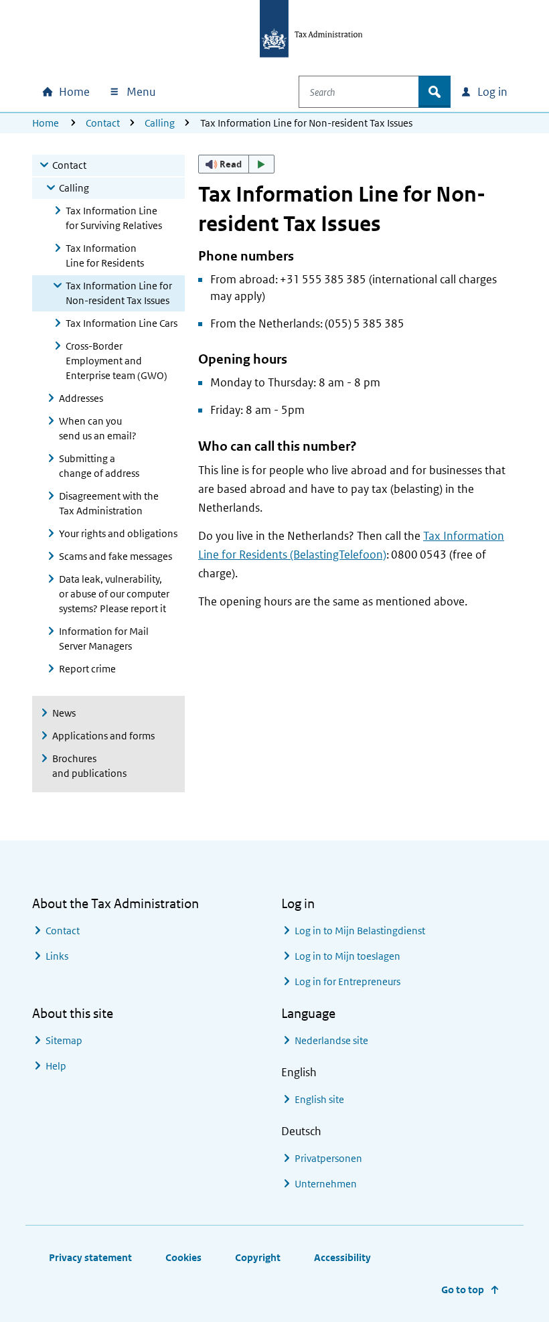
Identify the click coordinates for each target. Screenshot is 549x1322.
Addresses (81, 398)
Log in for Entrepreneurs (347, 981)
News (64, 713)
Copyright (258, 1257)
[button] (236, 164)
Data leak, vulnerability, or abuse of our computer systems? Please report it (114, 594)
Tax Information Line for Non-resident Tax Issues (119, 293)
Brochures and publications (89, 766)
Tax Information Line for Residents (105, 255)
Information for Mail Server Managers (104, 638)
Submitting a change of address (99, 466)
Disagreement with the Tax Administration (109, 503)
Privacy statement (90, 1257)
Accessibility (342, 1257)
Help (56, 1065)
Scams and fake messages (115, 556)
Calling (160, 123)
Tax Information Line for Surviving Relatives (114, 218)
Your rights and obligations (118, 533)
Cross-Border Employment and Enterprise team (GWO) (116, 361)
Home (45, 123)
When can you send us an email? (98, 428)
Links (57, 956)
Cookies (183, 1257)
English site (319, 1099)
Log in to (360, 930)
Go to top (462, 1289)
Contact (103, 123)
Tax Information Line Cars (121, 323)
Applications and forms (103, 735)
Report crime (87, 668)
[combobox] (359, 92)
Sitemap (64, 1040)
